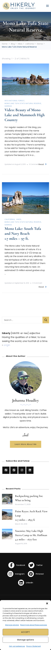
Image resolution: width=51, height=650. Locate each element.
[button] (47, 603)
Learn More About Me (25, 444)
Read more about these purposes (33, 625)
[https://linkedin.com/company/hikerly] (29, 470)
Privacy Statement (33, 646)
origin (7, 345)
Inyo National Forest (15, 101)
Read (41, 164)
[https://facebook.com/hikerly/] (6, 470)
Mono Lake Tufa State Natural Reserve (23, 103)
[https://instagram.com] (22, 470)
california (10, 219)
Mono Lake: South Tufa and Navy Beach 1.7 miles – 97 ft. (23, 233)
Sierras (8, 106)
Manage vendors (12, 625)
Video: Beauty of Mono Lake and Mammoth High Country (25, 114)
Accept (25, 632)
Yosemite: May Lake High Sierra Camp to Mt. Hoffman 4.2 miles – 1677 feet (31, 535)
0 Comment (34, 164)
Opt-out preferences (17, 646)
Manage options (25, 639)
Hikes (18, 219)
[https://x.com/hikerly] (14, 470)
